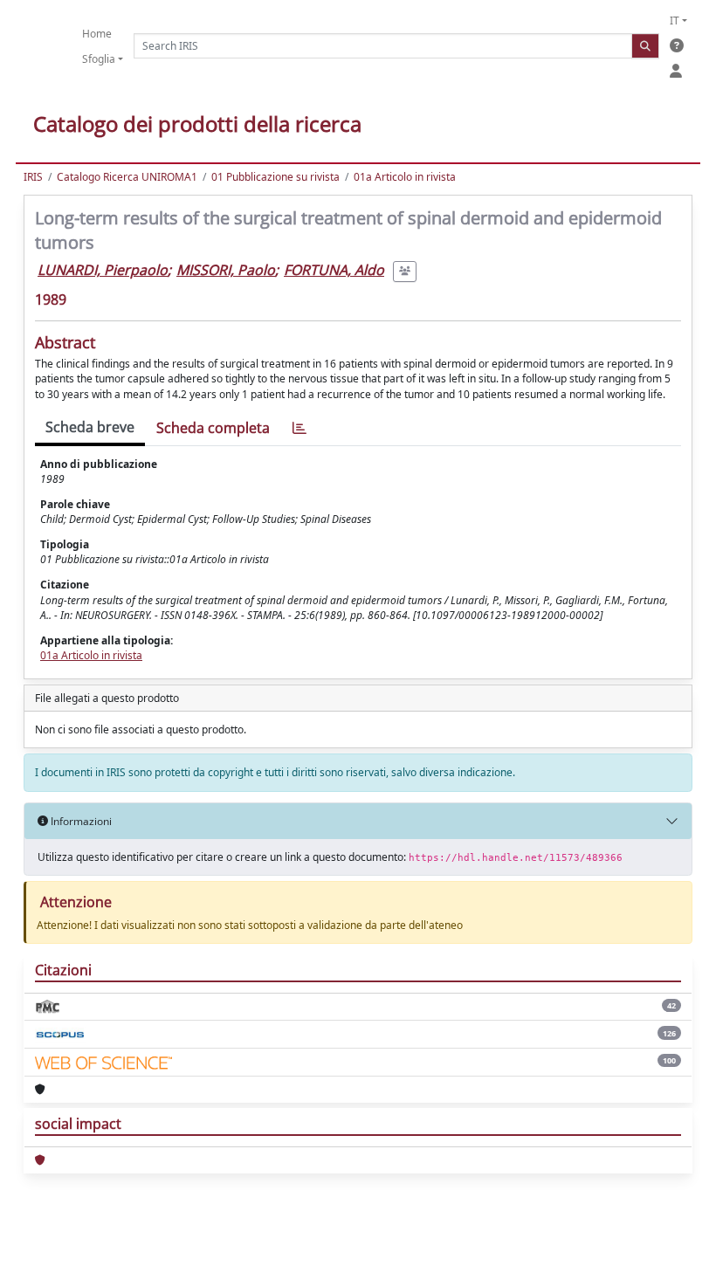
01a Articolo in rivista (405, 176)
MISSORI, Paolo (225, 269)
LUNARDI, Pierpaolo (103, 269)
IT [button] (674, 20)
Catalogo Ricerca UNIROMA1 (127, 176)
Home (97, 33)
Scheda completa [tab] (213, 427)
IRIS (33, 176)
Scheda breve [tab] (89, 427)
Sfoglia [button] (98, 59)
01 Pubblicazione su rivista (275, 176)
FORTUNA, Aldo (334, 269)
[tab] (299, 428)
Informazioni (80, 821)
